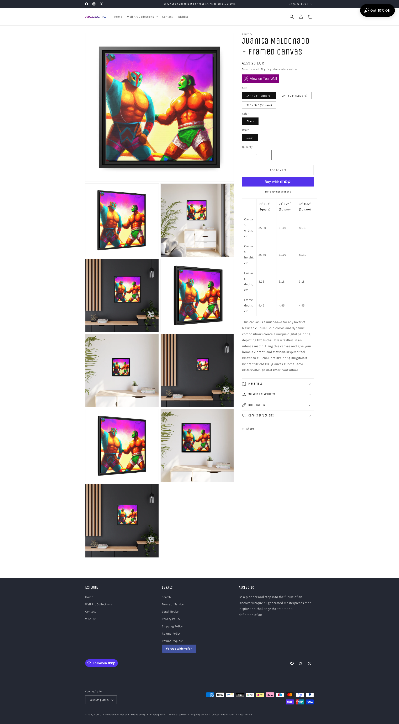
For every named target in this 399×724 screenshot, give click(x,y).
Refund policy (138, 714)
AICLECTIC (99, 714)
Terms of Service (173, 604)
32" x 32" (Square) (259, 105)
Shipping (266, 69)
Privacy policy (157, 714)
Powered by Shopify (116, 714)
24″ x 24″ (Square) (294, 96)
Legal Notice (170, 611)
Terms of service (177, 714)
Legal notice (245, 714)
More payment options (278, 191)
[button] (142, 16)
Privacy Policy (171, 619)
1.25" (250, 138)
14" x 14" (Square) (259, 96)
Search (166, 597)
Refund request (172, 641)
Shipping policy (199, 714)
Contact (90, 611)
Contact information (223, 714)
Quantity (247, 147)
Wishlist (90, 619)
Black (250, 121)
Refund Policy (171, 633)
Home (89, 597)
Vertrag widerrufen (179, 648)
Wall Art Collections (98, 604)
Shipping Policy (172, 626)
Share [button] (250, 428)
